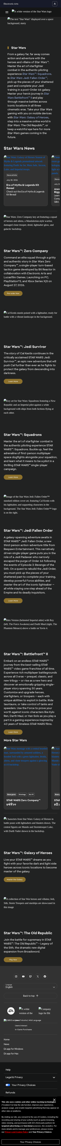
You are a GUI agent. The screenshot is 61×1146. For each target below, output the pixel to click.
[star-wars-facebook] (45, 976)
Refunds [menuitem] (10, 1092)
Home (7, 1039)
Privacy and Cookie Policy (16, 1132)
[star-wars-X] (38, 976)
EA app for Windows (13, 1049)
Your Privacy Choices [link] (24, 1085)
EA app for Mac (11, 1053)
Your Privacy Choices (30, 1142)
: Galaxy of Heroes (30, 117)
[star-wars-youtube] (23, 976)
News (6, 1044)
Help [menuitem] (8, 1069)
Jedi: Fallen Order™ (28, 78)
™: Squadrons (36, 74)
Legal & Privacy (14, 1077)
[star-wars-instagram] (16, 976)
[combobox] (30, 986)
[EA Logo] (11, 1011)
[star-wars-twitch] (30, 976)
